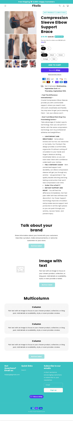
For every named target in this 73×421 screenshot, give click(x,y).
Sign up (53, 390)
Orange (45, 59)
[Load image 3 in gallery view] (24, 63)
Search (23, 370)
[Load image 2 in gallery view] (16, 63)
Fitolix (34, 411)
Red (54, 59)
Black (52, 55)
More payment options (54, 74)
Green (61, 55)
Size (42, 46)
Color (43, 52)
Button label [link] (36, 246)
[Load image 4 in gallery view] (32, 63)
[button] (5, 6)
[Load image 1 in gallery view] (8, 63)
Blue (44, 55)
